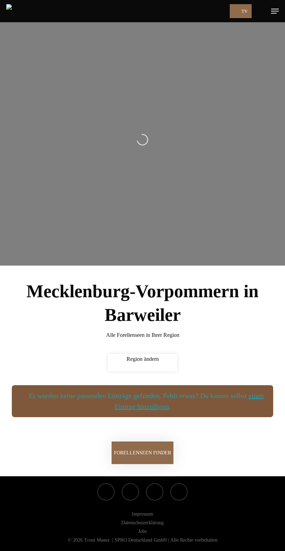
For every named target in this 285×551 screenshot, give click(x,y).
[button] (275, 11)
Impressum (142, 514)
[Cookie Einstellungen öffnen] (15, 542)
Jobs (142, 531)
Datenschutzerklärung (142, 522)
